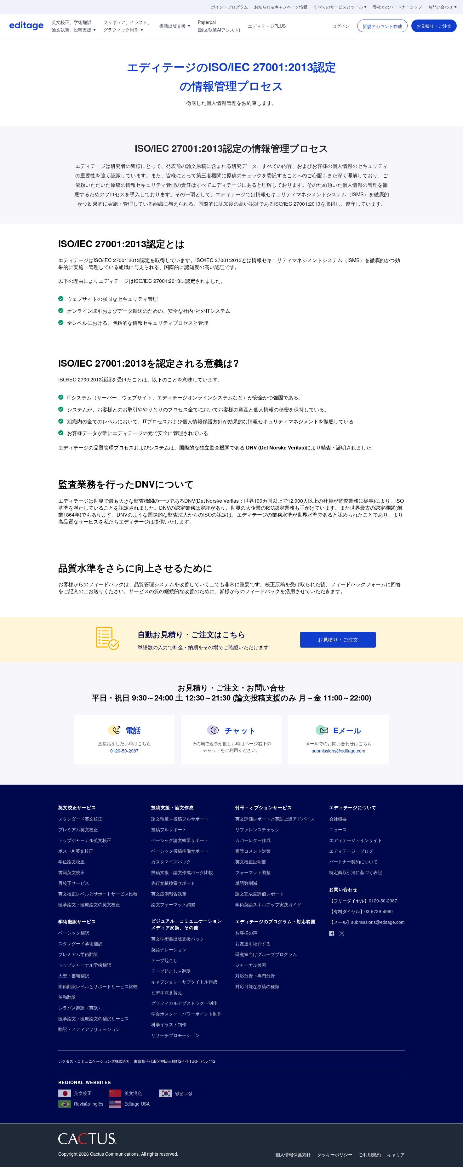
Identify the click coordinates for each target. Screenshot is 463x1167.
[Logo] (21, 25)
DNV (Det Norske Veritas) (276, 447)
